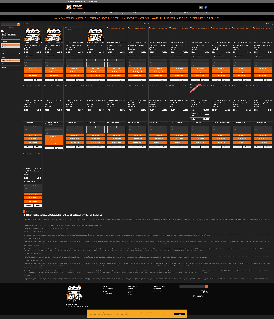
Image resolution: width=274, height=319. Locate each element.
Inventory (130, 288)
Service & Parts (157, 288)
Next (32, 211)
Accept (179, 314)
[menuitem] (11, 45)
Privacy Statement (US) (159, 286)
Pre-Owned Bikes (132, 292)
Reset (10, 27)
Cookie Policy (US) (132, 286)
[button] (205, 7)
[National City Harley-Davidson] (68, 7)
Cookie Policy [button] (97, 314)
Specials (130, 294)
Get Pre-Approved (32, 72)
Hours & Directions (108, 288)
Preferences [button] (125, 314)
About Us (105, 286)
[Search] (18, 24)
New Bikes (130, 291)
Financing (105, 291)
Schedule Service (157, 291)
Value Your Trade (33, 75)
